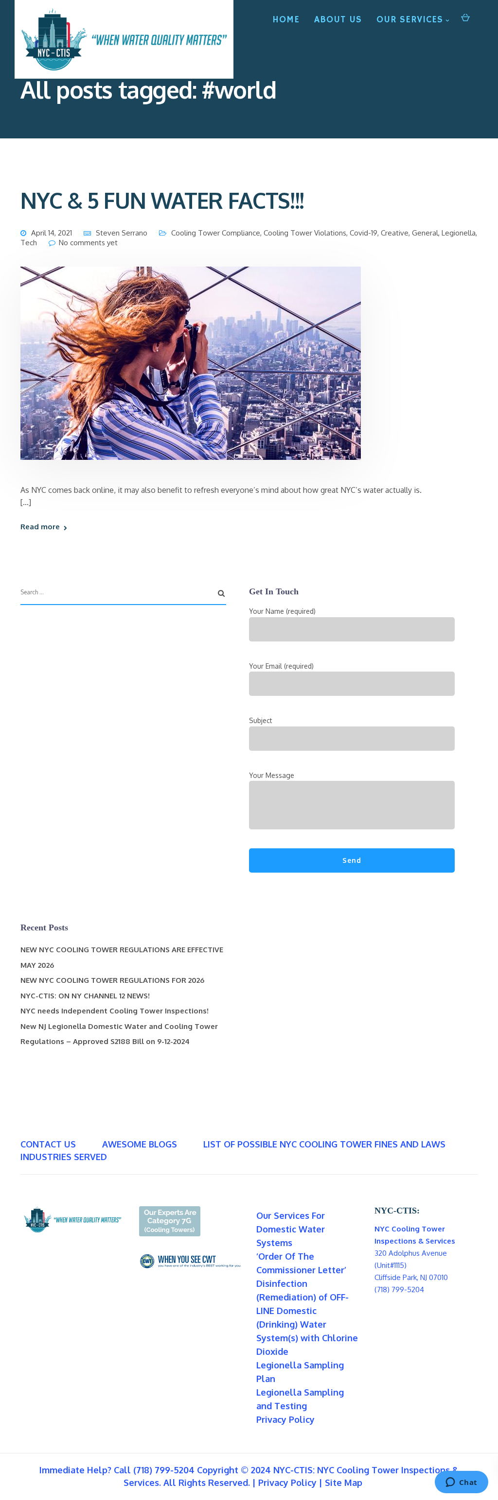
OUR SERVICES (409, 20)
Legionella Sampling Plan (300, 1372)
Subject (260, 720)
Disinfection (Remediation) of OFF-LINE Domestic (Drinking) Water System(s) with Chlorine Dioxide (307, 1317)
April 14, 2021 (51, 232)
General (425, 232)
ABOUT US (338, 20)
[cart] (465, 17)
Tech (28, 242)
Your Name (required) (282, 611)
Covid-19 (363, 232)
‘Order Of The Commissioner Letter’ (301, 1263)
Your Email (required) (281, 666)
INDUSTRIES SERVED (63, 1156)
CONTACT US (48, 1144)
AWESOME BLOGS (139, 1144)
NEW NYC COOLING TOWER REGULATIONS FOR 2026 (112, 980)
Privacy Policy (285, 1419)
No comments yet (88, 242)
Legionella (459, 232)
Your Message (271, 775)
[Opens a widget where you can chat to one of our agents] (461, 1483)
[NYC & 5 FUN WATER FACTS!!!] (190, 374)
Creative (395, 232)
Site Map (343, 1482)
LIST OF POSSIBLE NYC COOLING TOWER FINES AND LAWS (324, 1144)
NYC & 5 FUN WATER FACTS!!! (162, 200)
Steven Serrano (121, 232)
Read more (40, 526)
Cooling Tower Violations (305, 232)
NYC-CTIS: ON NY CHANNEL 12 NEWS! (85, 995)
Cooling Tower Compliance (215, 232)
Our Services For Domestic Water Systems (290, 1229)
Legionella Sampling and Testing (300, 1399)
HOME (286, 20)
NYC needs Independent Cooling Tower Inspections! (114, 1010)
